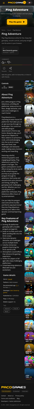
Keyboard (7, 308)
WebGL (6, 311)
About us (11, 396)
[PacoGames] (13, 387)
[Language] (30, 3)
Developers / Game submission (11, 401)
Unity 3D (16, 308)
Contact (3, 396)
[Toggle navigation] (4, 3)
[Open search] (24, 2)
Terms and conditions (8, 398)
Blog (18, 398)
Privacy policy (19, 396)
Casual (10, 279)
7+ (17, 285)
